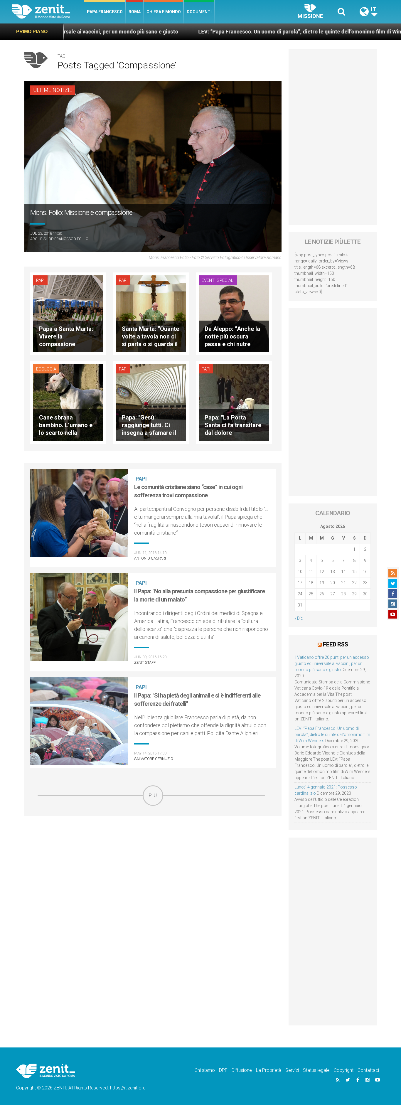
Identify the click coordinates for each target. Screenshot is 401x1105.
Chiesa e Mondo (163, 11)
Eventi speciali (218, 280)
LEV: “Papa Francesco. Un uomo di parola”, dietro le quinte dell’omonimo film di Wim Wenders (233, 31)
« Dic (298, 618)
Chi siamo (205, 1070)
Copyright (343, 1070)
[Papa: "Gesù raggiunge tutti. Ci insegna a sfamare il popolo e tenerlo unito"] (151, 402)
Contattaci (368, 1070)
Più (153, 795)
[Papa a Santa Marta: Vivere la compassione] (68, 313)
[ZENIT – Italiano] (48, 11)
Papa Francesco (105, 11)
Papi (40, 280)
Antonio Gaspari (150, 558)
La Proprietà (268, 1070)
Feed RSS (335, 644)
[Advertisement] (153, 847)
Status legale (316, 1070)
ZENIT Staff (145, 662)
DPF (223, 1070)
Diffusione (242, 1070)
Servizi (292, 1070)
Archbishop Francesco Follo (59, 239)
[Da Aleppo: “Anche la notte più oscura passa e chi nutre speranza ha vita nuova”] (234, 313)
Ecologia (46, 369)
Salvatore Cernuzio (153, 759)
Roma (135, 11)
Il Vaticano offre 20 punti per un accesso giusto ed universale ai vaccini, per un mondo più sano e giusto (331, 663)
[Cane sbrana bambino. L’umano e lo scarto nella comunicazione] (68, 402)
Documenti (199, 11)
